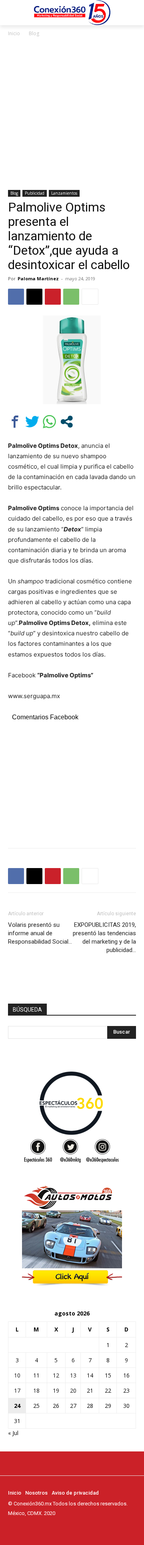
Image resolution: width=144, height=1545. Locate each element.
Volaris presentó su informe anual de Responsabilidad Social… (40, 933)
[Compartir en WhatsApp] (49, 422)
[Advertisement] (72, 114)
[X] (34, 297)
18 (36, 1390)
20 (73, 1390)
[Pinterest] (53, 297)
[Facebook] (16, 297)
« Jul (13, 1433)
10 (17, 1375)
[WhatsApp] (71, 297)
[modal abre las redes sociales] (67, 422)
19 (56, 1390)
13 (73, 1375)
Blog (34, 33)
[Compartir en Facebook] (15, 422)
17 (17, 1390)
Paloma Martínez (38, 278)
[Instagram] (24, 1528)
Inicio (14, 33)
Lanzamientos (64, 193)
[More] (90, 297)
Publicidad (34, 193)
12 (56, 1375)
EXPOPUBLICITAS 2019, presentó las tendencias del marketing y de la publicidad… (104, 937)
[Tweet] (32, 422)
